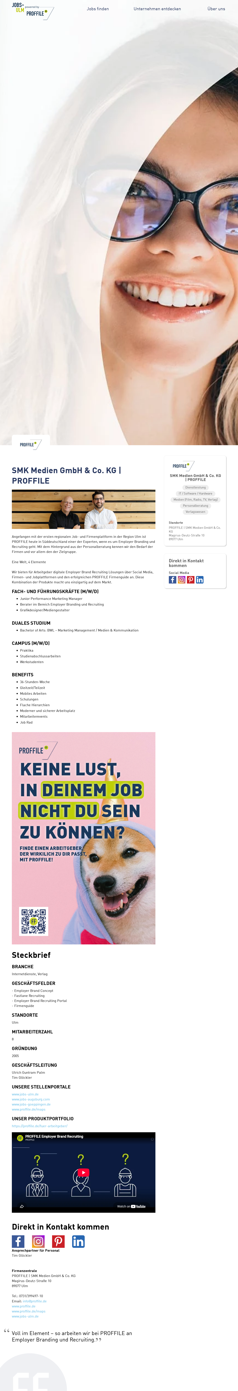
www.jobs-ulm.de (25, 1094)
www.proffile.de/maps (28, 1109)
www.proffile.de (24, 1306)
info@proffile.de (35, 1301)
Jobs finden (98, 9)
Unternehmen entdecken (157, 9)
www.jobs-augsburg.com (31, 1099)
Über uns (216, 9)
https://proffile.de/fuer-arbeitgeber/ (39, 1126)
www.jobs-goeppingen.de (31, 1104)
